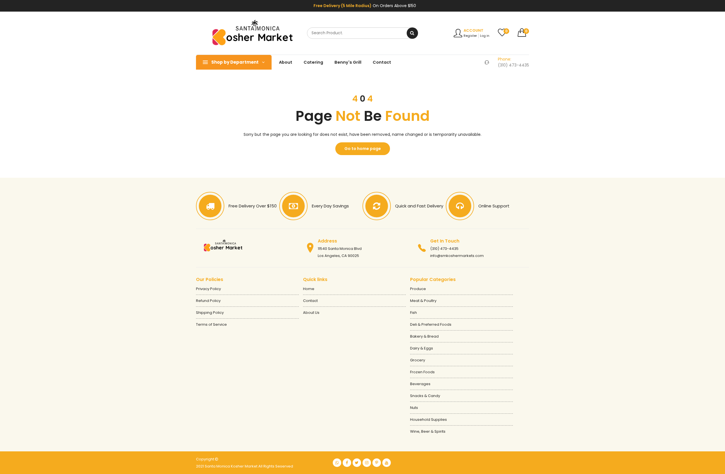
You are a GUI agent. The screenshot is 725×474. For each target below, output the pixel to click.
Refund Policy (208, 300)
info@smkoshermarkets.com (457, 255)
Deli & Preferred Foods (430, 324)
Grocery (417, 360)
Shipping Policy (210, 312)
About (285, 62)
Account (473, 30)
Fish (413, 312)
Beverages (420, 384)
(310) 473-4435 (444, 248)
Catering (313, 62)
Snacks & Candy (425, 395)
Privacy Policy (208, 288)
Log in (484, 35)
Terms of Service (211, 324)
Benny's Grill (347, 62)
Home (308, 288)
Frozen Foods (422, 372)
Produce (418, 288)
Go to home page (362, 148)
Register (470, 35)
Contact (382, 62)
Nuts (414, 407)
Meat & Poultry (423, 300)
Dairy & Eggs (421, 348)
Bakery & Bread (424, 336)
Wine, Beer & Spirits (427, 431)
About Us (311, 312)
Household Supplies (428, 419)
